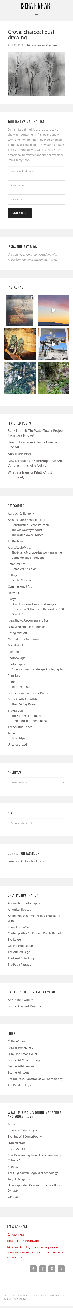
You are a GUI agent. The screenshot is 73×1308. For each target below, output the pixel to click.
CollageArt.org (17, 1041)
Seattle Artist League (21, 1066)
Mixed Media (16, 645)
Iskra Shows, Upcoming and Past (28, 620)
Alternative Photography (24, 903)
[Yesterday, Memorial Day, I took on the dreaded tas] (20, 344)
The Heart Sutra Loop (21, 958)
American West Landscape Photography (37, 669)
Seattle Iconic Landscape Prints (28, 693)
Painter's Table (17, 1149)
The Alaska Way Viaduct (27, 530)
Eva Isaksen (15, 939)
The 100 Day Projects (25, 704)
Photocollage (16, 658)
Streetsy (13, 1166)
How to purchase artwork (23, 1241)
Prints (11, 682)
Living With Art (17, 633)
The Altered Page (19, 952)
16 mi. (11, 1124)
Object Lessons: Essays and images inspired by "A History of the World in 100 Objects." (38, 609)
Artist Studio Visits (19, 547)
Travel (12, 733)
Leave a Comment (47, 45)
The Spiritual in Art (20, 727)
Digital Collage (21, 580)
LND (9, 1299)
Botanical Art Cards (24, 569)
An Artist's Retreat (19, 909)
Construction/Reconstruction (30, 525)
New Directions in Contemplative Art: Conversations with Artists (35, 463)
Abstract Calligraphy (21, 513)
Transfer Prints (21, 687)
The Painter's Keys (19, 1085)
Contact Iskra (15, 1234)
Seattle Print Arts (18, 1072)
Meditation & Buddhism (23, 639)
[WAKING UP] (20, 378)
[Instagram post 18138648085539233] (53, 310)
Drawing (13, 593)
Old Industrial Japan (21, 946)
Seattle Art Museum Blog (24, 1060)
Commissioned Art (20, 586)
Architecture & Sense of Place (26, 520)
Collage (13, 575)
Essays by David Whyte (22, 1130)
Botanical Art (16, 564)
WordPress (21, 1299)
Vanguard (14, 1197)
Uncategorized (17, 744)
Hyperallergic (16, 1143)
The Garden (15, 710)
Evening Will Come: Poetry (25, 1136)
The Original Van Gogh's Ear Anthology (33, 1173)
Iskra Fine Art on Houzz (22, 1054)
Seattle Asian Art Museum (24, 1006)
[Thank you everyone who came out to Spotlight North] (53, 378)
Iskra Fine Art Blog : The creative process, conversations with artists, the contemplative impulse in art (36, 1252)
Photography (16, 664)
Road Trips (18, 738)
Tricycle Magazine (19, 1179)
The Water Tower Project (27, 535)
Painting (13, 652)
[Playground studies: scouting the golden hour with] (20, 310)
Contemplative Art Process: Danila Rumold (35, 933)
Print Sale (14, 675)
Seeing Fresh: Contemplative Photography (35, 1079)
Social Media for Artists (22, 699)
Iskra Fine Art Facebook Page (26, 861)
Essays (12, 599)
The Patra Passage (19, 964)
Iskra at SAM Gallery (20, 1047)
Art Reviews (15, 541)
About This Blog (19, 454)
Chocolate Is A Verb (20, 927)
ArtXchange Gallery (20, 1000)
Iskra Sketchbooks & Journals (26, 627)
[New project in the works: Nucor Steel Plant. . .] (53, 344)
